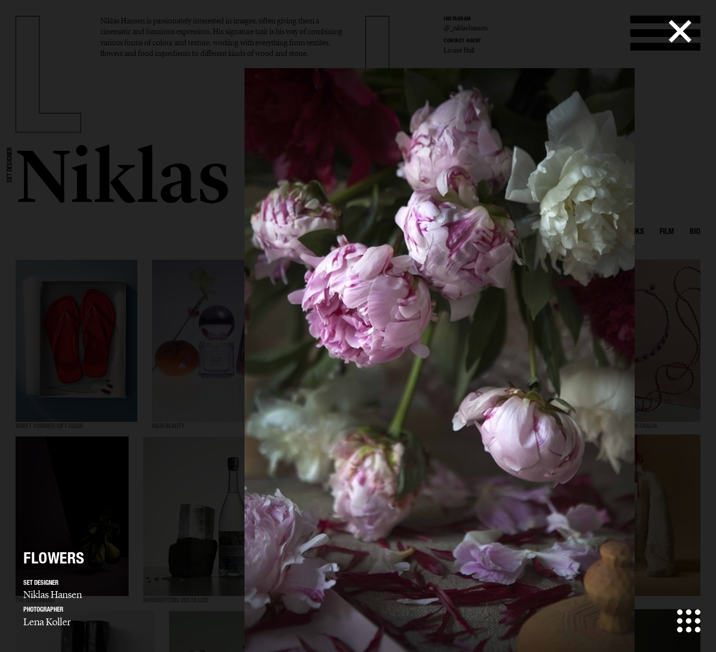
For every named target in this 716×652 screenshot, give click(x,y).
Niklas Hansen (52, 594)
